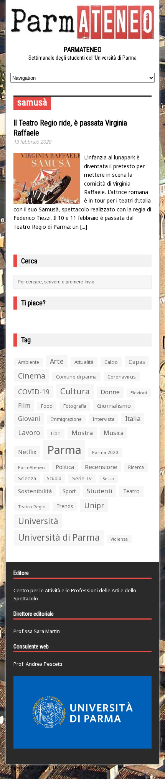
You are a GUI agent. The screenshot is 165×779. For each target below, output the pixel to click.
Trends (64, 506)
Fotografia (74, 406)
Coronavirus (121, 376)
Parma (64, 449)
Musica (114, 433)
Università (38, 520)
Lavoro (29, 432)
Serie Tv (82, 478)
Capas (137, 361)
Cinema (31, 375)
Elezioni (138, 392)
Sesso (108, 478)
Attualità (84, 362)
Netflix (27, 452)
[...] (83, 226)
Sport (69, 491)
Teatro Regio (32, 506)
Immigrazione (66, 419)
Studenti (99, 490)
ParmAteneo (31, 467)
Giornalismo (114, 405)
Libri (56, 433)
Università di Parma (59, 537)
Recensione (101, 467)
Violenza (119, 539)
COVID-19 (34, 391)
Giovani (29, 418)
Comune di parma (76, 376)
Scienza (27, 478)
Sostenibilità (35, 491)
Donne (110, 392)
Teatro (131, 491)
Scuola (54, 478)
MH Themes (88, 767)
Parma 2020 (105, 452)
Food (47, 406)
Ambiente (28, 362)
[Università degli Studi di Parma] (82, 712)
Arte (57, 361)
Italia (132, 418)
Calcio (111, 362)
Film (24, 405)
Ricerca (136, 467)
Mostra (82, 432)
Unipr (94, 505)
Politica (65, 467)
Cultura (75, 391)
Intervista (103, 418)
